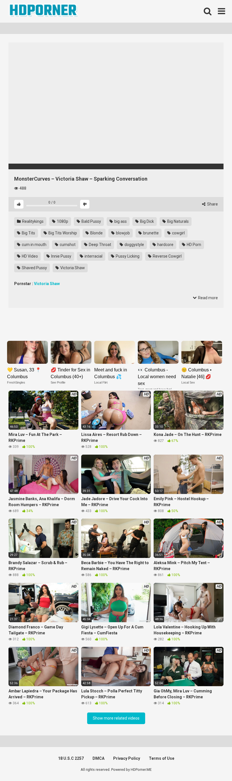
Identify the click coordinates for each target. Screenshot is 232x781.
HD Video (29, 256)
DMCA (98, 758)
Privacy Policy (126, 758)
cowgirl (178, 233)
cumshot (67, 244)
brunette (150, 233)
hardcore (164, 244)
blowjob (122, 233)
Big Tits (28, 233)
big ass (120, 221)
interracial (93, 256)
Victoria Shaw (72, 268)
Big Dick (146, 221)
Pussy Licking (127, 256)
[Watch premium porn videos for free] (43, 11)
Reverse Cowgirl (167, 256)
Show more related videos (116, 718)
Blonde (96, 233)
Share (212, 204)
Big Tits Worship (62, 233)
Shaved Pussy (34, 268)
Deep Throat (99, 244)
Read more (207, 298)
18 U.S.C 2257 (71, 758)
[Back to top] (213, 764)
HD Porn (193, 244)
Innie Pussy (60, 256)
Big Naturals (177, 221)
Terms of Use (161, 758)
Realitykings (32, 221)
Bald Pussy (91, 221)
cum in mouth (33, 244)
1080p (62, 221)
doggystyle (134, 244)
